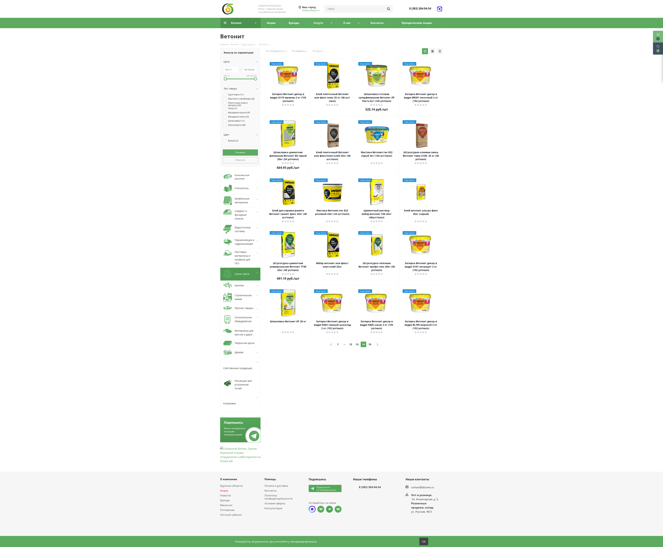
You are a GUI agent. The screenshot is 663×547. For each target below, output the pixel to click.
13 (357, 344)
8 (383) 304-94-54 (420, 8)
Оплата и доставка (276, 485)
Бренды (225, 500)
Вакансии (226, 505)
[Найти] (388, 8)
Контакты (271, 490)
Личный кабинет (231, 514)
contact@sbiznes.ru (422, 487)
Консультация (273, 508)
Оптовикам (227, 510)
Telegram (329, 509)
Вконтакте (320, 509)
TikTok (338, 509)
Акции (224, 490)
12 (350, 344)
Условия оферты (275, 503)
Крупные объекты (231, 485)
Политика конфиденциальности (279, 497)
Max (312, 509)
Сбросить (240, 159)
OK (424, 541)
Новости (225, 495)
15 (369, 344)
